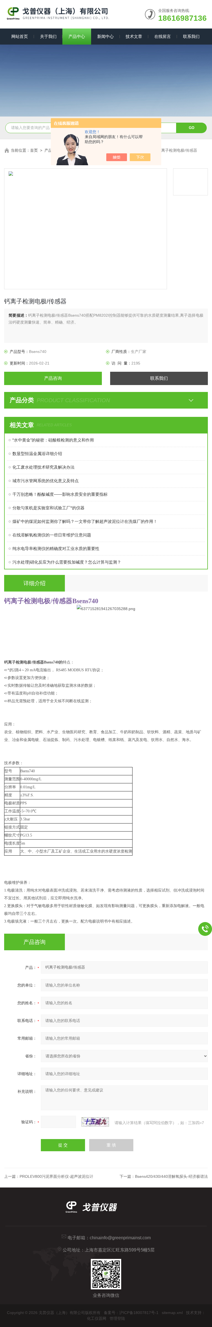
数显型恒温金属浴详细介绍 (37, 453)
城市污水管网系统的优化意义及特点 (45, 480)
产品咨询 (53, 378)
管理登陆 (117, 1318)
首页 (34, 150)
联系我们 (191, 36)
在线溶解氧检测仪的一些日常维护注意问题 (51, 535)
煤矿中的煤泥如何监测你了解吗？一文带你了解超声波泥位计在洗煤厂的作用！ (84, 521)
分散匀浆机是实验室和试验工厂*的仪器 (48, 507)
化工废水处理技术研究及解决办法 (43, 467)
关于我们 (48, 36)
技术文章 (134, 36)
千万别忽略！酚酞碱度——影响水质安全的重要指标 (60, 494)
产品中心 (76, 36)
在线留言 (162, 36)
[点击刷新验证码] (95, 1122)
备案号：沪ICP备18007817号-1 (131, 1312)
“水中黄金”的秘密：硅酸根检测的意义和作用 (53, 440)
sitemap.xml (172, 1312)
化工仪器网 (96, 1318)
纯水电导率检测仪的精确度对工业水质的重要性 (55, 548)
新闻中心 (105, 36)
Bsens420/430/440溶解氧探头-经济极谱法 (171, 1176)
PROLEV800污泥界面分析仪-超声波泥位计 (56, 1176)
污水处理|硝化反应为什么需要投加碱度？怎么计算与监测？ (66, 562)
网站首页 (19, 36)
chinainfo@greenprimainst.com (120, 1237)
